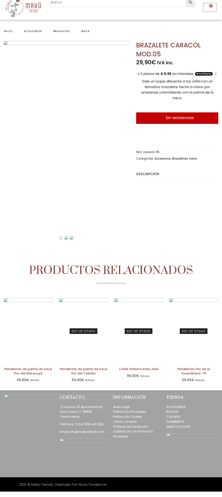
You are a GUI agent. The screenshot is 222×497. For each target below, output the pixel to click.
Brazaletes (61, 31)
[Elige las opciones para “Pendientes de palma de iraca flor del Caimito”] (106, 329)
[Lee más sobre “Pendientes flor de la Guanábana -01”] (216, 329)
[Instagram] (29, 467)
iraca (85, 31)
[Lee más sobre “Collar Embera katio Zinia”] (161, 329)
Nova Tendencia (92, 484)
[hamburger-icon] (190, 12)
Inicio (8, 31)
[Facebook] (16, 467)
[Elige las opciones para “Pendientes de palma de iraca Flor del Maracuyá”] (51, 329)
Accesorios (33, 31)
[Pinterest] (41, 467)
